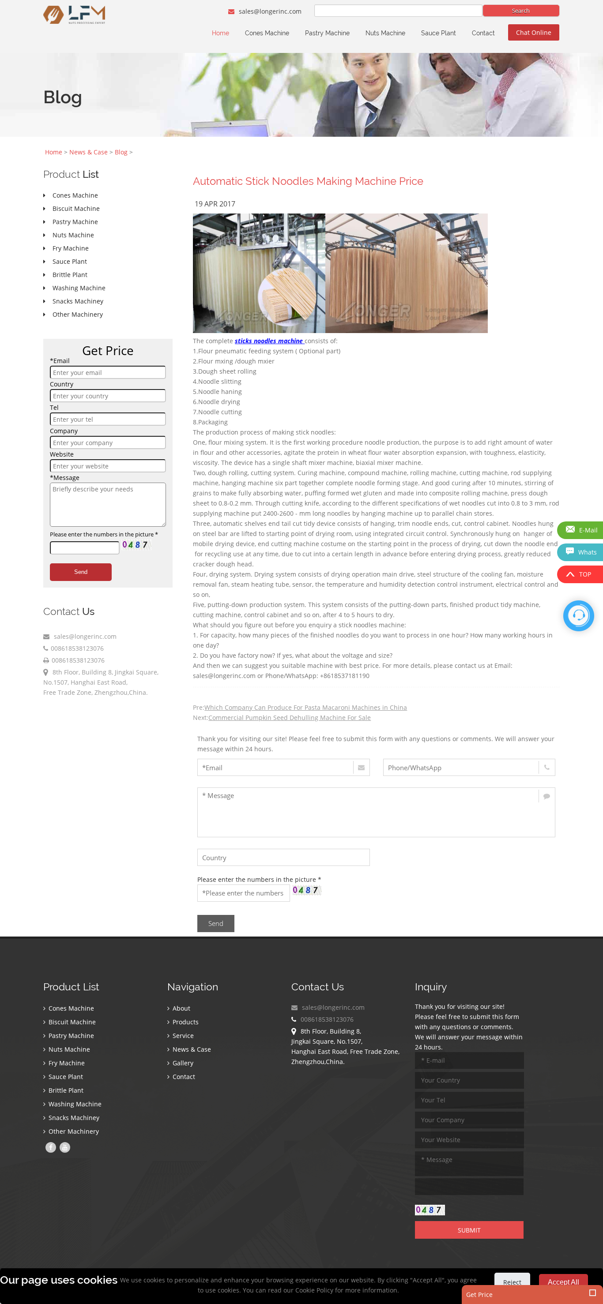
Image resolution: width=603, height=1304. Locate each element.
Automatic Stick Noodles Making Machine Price (308, 181)
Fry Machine (66, 1063)
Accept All (563, 1282)
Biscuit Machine (71, 1022)
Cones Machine (267, 33)
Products (185, 1022)
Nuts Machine (385, 33)
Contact (483, 33)
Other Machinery (73, 1131)
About (180, 1008)
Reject (512, 1282)
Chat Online (533, 32)
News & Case (88, 152)
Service (182, 1035)
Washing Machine (74, 1104)
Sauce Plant (438, 33)
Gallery (182, 1063)
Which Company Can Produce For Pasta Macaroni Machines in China (305, 707)
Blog (121, 152)
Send (80, 572)
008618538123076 (77, 648)
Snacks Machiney (73, 1117)
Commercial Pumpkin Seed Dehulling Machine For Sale (289, 717)
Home (220, 33)
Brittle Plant (65, 1090)
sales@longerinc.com (269, 11)
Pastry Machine (327, 33)
